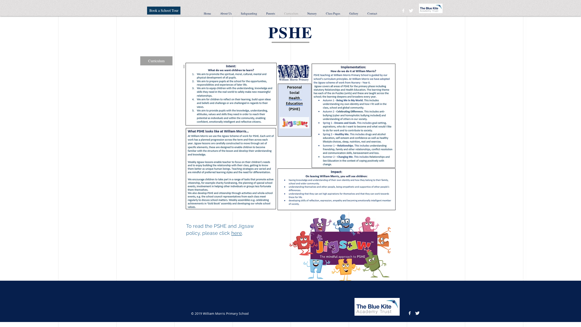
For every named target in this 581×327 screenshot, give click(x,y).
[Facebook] (403, 10)
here (236, 233)
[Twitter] (411, 10)
